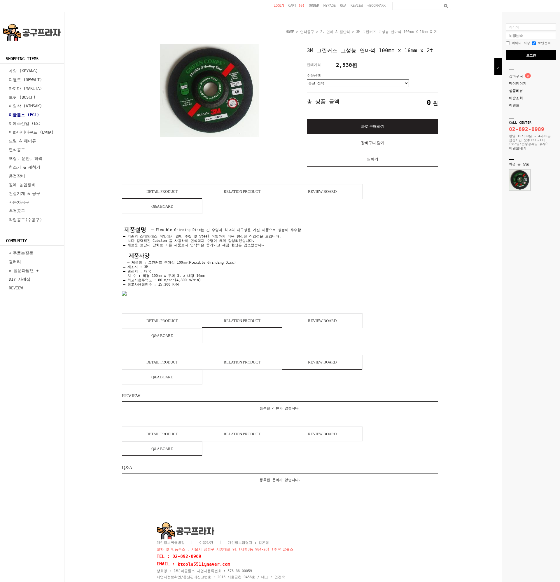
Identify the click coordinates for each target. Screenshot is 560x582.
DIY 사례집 (19, 279)
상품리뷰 (516, 91)
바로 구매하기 (372, 126)
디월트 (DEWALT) (25, 79)
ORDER (314, 6)
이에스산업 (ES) (25, 123)
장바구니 (516, 76)
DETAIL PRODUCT (162, 191)
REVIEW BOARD (322, 191)
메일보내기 (517, 148)
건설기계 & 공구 (24, 193)
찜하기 (372, 159)
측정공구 (17, 211)
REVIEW (357, 6)
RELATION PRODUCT (242, 191)
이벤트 (514, 105)
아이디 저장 (520, 43)
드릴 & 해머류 (22, 141)
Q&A (343, 6)
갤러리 (15, 261)
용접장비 (17, 176)
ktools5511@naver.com (204, 564)
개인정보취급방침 (171, 543)
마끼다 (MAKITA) (25, 88)
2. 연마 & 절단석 (335, 32)
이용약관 (206, 543)
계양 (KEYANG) (23, 71)
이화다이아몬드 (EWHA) (31, 132)
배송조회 (516, 98)
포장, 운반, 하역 (26, 158)
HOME (290, 32)
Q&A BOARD (162, 206)
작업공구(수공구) (25, 219)
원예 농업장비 (22, 184)
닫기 (498, 66)
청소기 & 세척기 (24, 167)
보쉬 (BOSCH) (22, 97)
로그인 (531, 55)
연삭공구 (17, 149)
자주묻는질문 (21, 253)
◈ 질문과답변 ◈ (23, 270)
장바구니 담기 (372, 143)
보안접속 (543, 43)
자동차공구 (19, 202)
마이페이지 (517, 83)
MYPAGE (329, 6)
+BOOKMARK (376, 6)
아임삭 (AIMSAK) (25, 106)
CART (296, 6)
